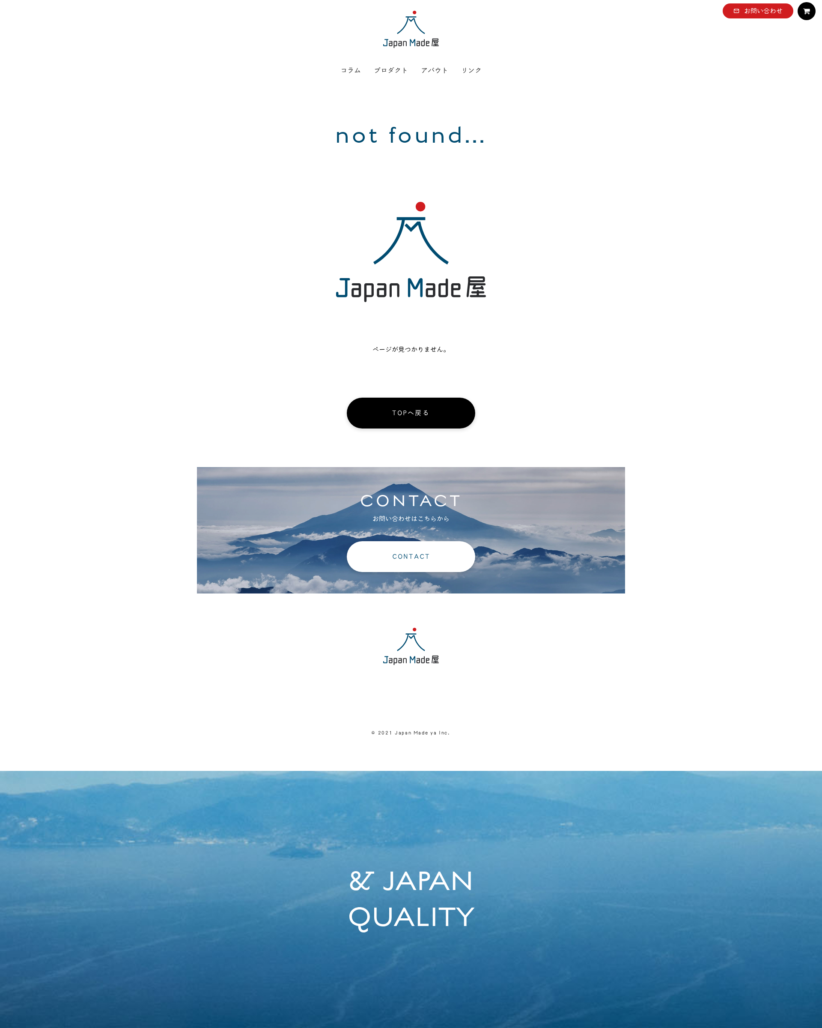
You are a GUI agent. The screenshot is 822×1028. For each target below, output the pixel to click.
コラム (350, 70)
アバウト (434, 70)
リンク (471, 70)
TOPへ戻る (411, 413)
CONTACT (411, 556)
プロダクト (391, 70)
